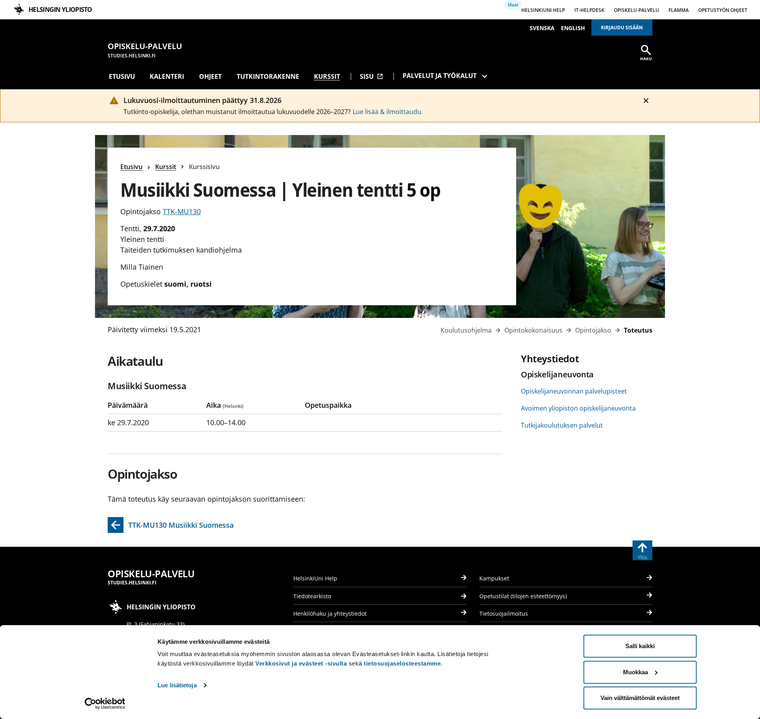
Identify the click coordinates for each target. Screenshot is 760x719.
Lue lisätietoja (177, 685)
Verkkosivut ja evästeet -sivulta (301, 663)
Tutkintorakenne (268, 76)
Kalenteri (167, 76)
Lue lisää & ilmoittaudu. (388, 111)
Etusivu (122, 76)
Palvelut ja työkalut (440, 75)
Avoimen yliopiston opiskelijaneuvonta (578, 408)
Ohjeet (210, 76)
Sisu (371, 76)
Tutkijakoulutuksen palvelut (562, 425)
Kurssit (327, 76)
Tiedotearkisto (312, 596)
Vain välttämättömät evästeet (640, 697)
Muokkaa (635, 672)
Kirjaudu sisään (622, 27)
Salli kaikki (640, 646)
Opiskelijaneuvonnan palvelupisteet (574, 391)
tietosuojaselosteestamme (402, 663)
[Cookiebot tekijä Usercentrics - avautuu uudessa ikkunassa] (105, 703)
